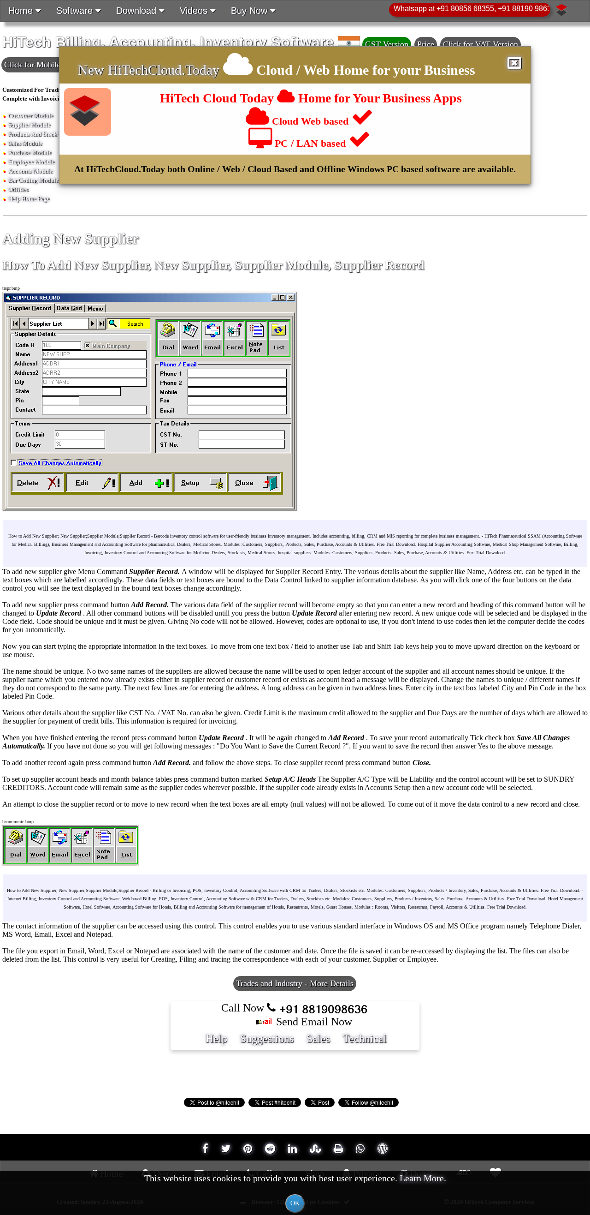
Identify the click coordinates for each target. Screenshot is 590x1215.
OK (295, 1203)
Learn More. (423, 1178)
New (93, 70)
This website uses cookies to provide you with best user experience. (295, 1190)
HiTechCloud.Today (163, 70)
